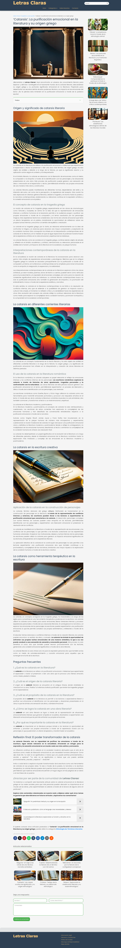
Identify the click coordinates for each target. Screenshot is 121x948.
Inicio (44, 8)
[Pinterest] (24, 838)
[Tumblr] (33, 838)
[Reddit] (51, 838)
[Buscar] (107, 3)
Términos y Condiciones (68, 937)
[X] (20, 838)
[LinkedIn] (38, 838)
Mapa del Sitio (65, 944)
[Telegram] (42, 838)
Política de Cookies (67, 940)
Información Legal (66, 935)
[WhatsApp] (29, 838)
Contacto (75, 8)
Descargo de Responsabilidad (70, 942)
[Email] (47, 838)
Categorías (52, 8)
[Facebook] (15, 838)
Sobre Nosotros (64, 8)
